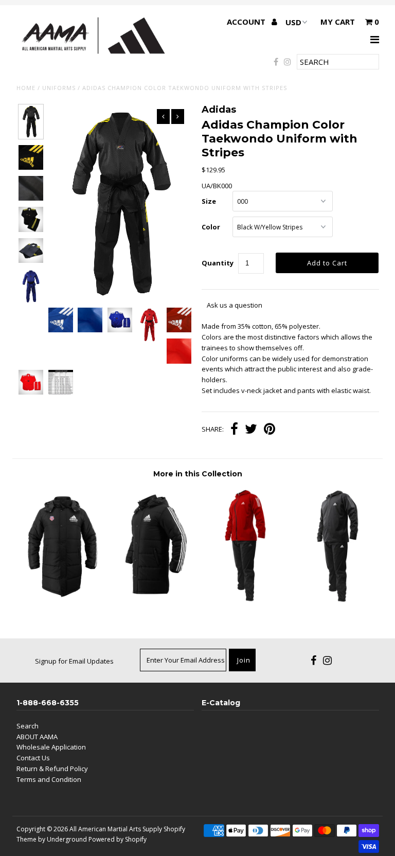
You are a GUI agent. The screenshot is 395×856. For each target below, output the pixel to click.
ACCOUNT (247, 21)
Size (209, 201)
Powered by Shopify (117, 839)
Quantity (218, 263)
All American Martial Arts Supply (115, 829)
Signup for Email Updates (74, 661)
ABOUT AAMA (37, 736)
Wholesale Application (51, 747)
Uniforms (59, 88)
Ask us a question (234, 305)
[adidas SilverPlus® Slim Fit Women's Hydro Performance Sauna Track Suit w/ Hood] (242, 601)
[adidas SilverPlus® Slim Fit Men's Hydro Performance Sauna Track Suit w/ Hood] (333, 601)
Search (27, 725)
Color (211, 226)
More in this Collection (197, 473)
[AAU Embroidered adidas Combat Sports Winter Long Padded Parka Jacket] (61, 596)
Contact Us (33, 757)
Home (25, 88)
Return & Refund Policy (52, 768)
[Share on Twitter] (251, 430)
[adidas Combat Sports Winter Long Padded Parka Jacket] (152, 596)
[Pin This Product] (269, 430)
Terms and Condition (48, 779)
